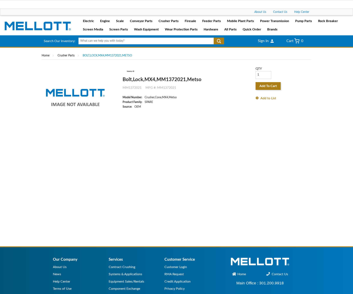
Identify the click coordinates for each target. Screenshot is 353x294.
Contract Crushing (122, 267)
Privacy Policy (174, 288)
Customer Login (175, 267)
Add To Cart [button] (268, 86)
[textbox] (149, 41)
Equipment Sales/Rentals (126, 281)
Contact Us (280, 12)
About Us (260, 12)
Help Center (301, 12)
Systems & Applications (125, 274)
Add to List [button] (268, 98)
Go (219, 41)
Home (45, 55)
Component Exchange (124, 288)
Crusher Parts (66, 55)
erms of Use (62, 288)
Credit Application (177, 281)
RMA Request (174, 274)
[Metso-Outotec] (130, 71)
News (57, 274)
